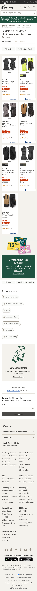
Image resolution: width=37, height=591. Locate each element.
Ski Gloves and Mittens (23, 27)
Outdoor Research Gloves (14, 304)
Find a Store (6, 537)
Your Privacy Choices (26, 574)
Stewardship (23, 525)
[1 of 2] (26, 118)
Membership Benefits (9, 465)
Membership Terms (18, 585)
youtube (25, 549)
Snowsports (12, 25)
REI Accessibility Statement (18, 588)
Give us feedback (13, 391)
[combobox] (18, 12)
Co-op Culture (7, 514)
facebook (16, 549)
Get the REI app (18, 377)
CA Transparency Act (25, 583)
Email (3, 404)
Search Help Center (9, 534)
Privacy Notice (9, 578)
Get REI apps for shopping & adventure (18, 555)
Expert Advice (19, 41)
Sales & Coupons (25, 479)
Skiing (19, 25)
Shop (11, 7)
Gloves (8, 310)
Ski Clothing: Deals (12, 297)
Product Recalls (10, 583)
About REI (23, 511)
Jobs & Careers (7, 511)
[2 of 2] (27, 118)
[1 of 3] (8, 72)
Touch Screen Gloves (13, 323)
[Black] (24, 75)
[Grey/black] (6, 164)
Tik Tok (11, 549)
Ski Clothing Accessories (8, 27)
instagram (6, 549)
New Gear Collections (9, 496)
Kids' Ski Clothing (11, 337)
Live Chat (5, 540)
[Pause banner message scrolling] (34, 18)
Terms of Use (9, 574)
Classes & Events (25, 496)
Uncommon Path (25, 499)
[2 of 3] (9, 72)
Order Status (24, 456)
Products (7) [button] (7, 41)
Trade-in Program (8, 502)
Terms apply (18, 271)
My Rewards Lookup (9, 459)
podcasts (30, 549)
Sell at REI (5, 517)
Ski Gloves (9, 330)
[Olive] (24, 164)
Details (29, 400)
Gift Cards (5, 482)
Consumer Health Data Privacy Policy (18, 580)
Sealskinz (4, 25)
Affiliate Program (8, 520)
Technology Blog (25, 522)
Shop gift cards (18, 274)
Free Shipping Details (27, 482)
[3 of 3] (10, 72)
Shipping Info (24, 470)
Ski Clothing (26, 25)
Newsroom (23, 519)
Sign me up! (18, 414)
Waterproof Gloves (12, 317)
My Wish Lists (6, 462)
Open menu (34, 7)
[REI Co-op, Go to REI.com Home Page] (4, 7)
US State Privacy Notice (24, 578)
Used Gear (5, 499)
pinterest (21, 549)
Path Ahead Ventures (27, 502)
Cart (29, 7)
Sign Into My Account (9, 456)
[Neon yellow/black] (21, 75)
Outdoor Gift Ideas (8, 479)
